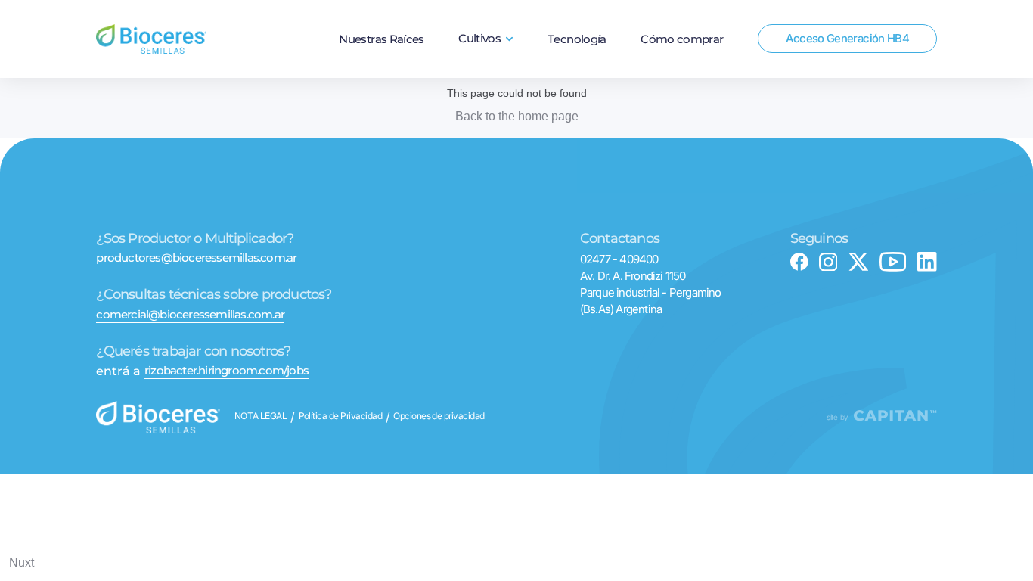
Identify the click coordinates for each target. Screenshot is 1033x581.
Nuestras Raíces (381, 39)
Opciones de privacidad (439, 416)
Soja (486, 95)
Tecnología (577, 39)
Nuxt (21, 562)
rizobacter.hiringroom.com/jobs (226, 370)
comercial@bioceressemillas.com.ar (190, 314)
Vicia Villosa (485, 116)
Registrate (848, 99)
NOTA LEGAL (260, 416)
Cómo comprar (682, 39)
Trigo (486, 73)
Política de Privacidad (341, 416)
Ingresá (848, 80)
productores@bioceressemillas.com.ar (196, 257)
